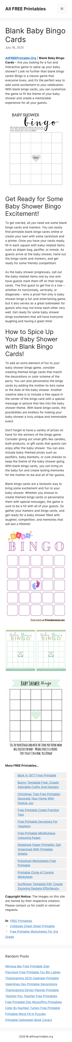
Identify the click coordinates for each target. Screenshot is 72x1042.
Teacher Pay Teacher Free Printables (31, 996)
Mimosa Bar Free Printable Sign (27, 966)
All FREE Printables (25, 8)
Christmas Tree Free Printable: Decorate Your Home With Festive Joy (39, 798)
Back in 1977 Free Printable (37, 775)
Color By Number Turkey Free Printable (32, 1008)
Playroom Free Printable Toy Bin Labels (32, 972)
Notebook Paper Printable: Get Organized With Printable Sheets (39, 849)
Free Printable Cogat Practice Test (38, 812)
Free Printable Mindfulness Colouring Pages (36, 835)
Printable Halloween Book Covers (28, 1020)
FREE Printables (21, 921)
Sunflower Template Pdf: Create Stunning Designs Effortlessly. (40, 886)
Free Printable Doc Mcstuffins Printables (33, 1002)
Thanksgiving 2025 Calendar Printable (32, 978)
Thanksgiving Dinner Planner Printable (32, 990)
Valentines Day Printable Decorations (31, 984)
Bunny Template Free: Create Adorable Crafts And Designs (38, 785)
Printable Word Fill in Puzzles (25, 1014)
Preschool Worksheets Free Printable (37, 863)
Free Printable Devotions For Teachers (37, 824)
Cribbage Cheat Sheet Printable (32, 926)
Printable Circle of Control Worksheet (36, 875)
